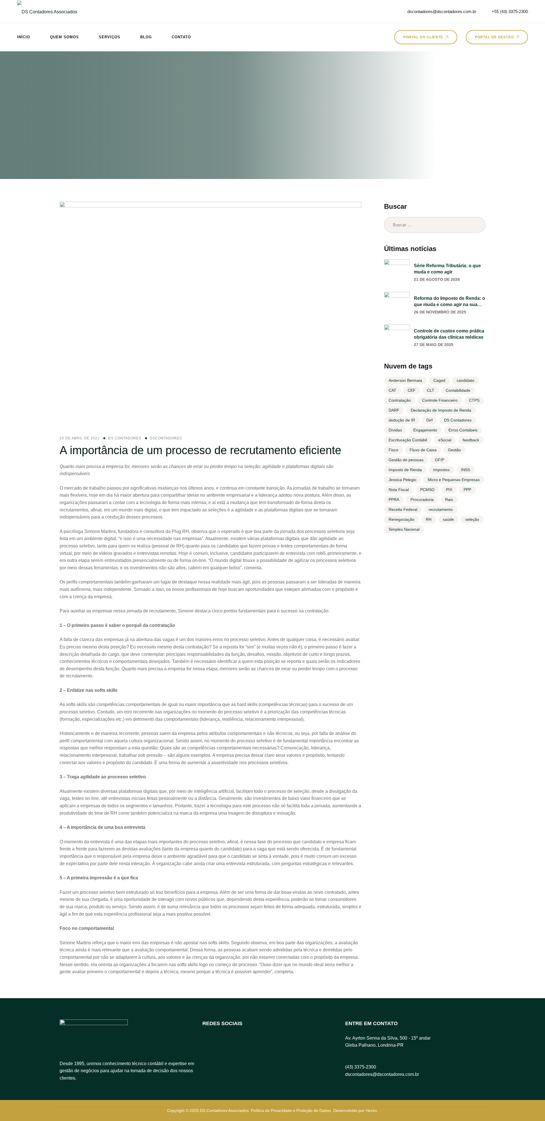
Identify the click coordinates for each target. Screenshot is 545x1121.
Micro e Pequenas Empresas (454, 479)
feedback (471, 440)
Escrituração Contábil (408, 440)
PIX (449, 489)
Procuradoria (422, 499)
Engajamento (425, 430)
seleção (472, 519)
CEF (412, 390)
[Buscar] (477, 225)
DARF (394, 410)
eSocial (444, 440)
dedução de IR (402, 420)
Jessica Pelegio (402, 479)
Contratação (400, 400)
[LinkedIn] (248, 1042)
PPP (467, 489)
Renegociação (401, 519)
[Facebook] (209, 1042)
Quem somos (64, 37)
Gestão (454, 450)
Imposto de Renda (405, 469)
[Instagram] (229, 1042)
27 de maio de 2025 (433, 345)
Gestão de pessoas (406, 460)
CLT (430, 390)
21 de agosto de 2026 (437, 279)
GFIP (439, 460)
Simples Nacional (404, 529)
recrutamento (441, 509)
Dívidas (395, 430)
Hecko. (372, 1110)
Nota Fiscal (399, 489)
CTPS (474, 400)
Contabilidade (458, 390)
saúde (448, 519)
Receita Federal (403, 509)
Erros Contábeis (462, 430)
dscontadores (166, 438)
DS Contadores (124, 438)
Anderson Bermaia (405, 380)
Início (23, 37)
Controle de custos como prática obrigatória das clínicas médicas (449, 334)
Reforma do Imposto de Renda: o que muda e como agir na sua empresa (449, 302)
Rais (449, 499)
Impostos (441, 469)
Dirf (429, 420)
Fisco (393, 450)
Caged (439, 380)
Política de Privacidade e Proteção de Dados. (291, 1110)
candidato (465, 380)
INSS (465, 469)
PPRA (394, 499)
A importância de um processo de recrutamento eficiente (200, 450)
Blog (146, 37)
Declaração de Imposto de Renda (441, 410)
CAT (392, 390)
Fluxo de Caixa (423, 450)
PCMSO (427, 489)
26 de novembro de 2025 (440, 312)
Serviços (109, 37)
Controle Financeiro (440, 400)
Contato (181, 37)
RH (428, 519)
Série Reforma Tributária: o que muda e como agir (447, 268)
